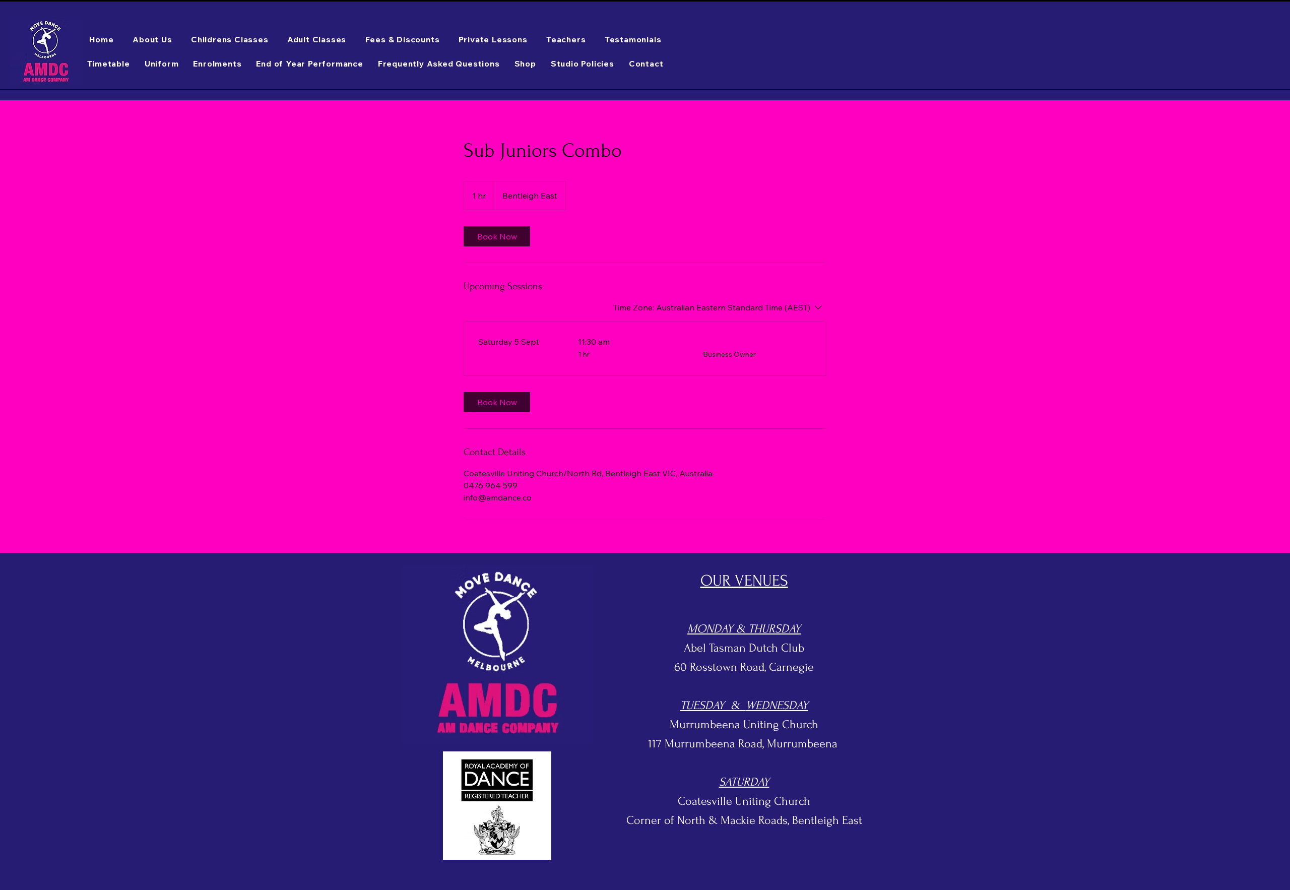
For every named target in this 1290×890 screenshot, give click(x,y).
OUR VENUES (744, 581)
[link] (497, 236)
